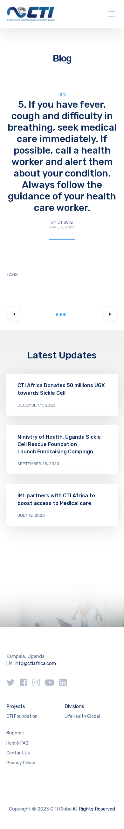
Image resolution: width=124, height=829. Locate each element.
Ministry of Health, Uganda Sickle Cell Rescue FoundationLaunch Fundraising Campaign (59, 444)
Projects (15, 706)
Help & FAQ (17, 743)
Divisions (74, 706)
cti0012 (65, 222)
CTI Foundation (22, 716)
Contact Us (18, 753)
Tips (62, 94)
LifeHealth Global (82, 716)
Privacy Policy (20, 763)
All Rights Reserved (93, 809)
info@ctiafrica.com (35, 663)
